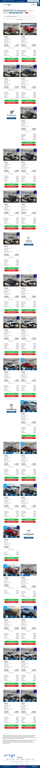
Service (17, 759)
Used (14, 759)
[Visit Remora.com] (34, 766)
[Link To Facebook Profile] (18, 757)
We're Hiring (27, 759)
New (11, 759)
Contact (32, 759)
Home (8, 759)
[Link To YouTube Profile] (20, 757)
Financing (22, 759)
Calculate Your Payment (11, 102)
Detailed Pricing (10, 89)
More (11, 56)
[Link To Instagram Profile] (21, 757)
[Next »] (11, 733)
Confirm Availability (11, 58)
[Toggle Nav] (38, 4)
